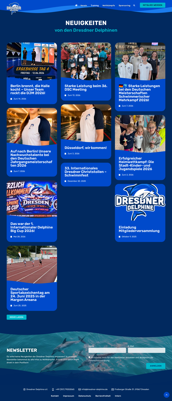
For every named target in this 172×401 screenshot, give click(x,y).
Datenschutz (84, 396)
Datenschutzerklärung (99, 360)
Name (91, 346)
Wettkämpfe (108, 5)
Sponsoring (124, 5)
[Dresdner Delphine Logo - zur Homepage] (14, 9)
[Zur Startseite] (76, 5)
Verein (83, 5)
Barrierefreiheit (103, 396)
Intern (118, 396)
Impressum (68, 396)
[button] (134, 5)
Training (95, 5)
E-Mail (131, 346)
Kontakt (55, 396)
